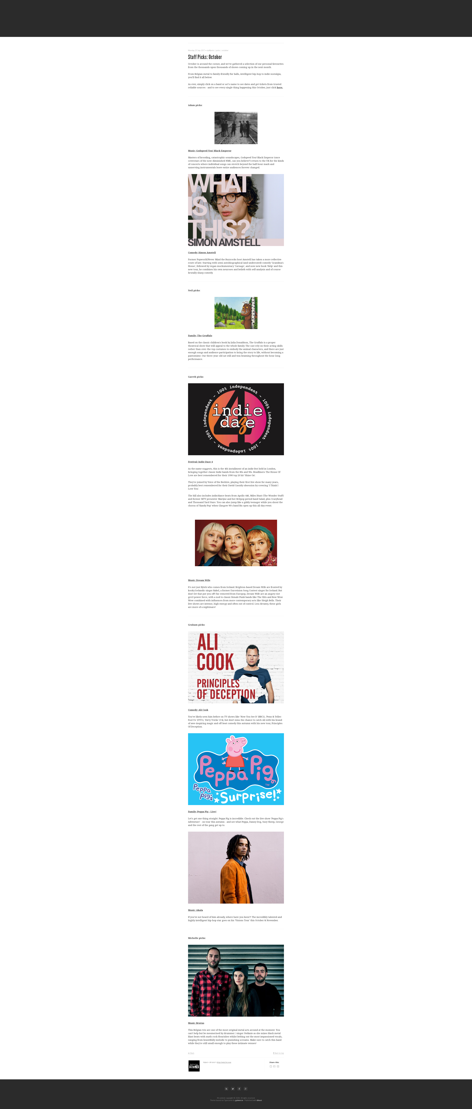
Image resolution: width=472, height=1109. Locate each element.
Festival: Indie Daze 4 (200, 461)
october (225, 50)
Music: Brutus (196, 1023)
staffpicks (210, 50)
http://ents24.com (224, 1062)
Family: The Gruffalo (200, 335)
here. (280, 87)
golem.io (239, 1100)
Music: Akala (195, 910)
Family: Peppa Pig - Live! (202, 811)
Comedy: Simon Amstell (202, 252)
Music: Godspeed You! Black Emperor (209, 150)
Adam (205, 1062)
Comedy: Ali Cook (198, 709)
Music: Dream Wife (199, 580)
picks (218, 50)
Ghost (259, 1100)
